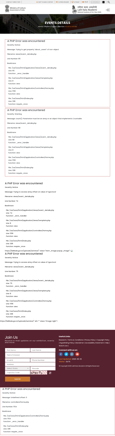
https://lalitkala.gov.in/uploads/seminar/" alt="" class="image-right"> (29, 321)
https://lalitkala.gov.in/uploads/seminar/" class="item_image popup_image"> (38, 284)
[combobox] (30, 355)
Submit (17, 379)
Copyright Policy (103, 340)
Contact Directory (13, 2)
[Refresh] (50, 373)
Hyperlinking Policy (67, 343)
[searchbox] (19, 355)
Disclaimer (80, 343)
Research (62, 340)
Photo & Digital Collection (54, 26)
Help (107, 343)
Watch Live (63, 346)
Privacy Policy (90, 340)
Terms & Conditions (75, 340)
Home (40, 26)
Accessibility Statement (94, 343)
